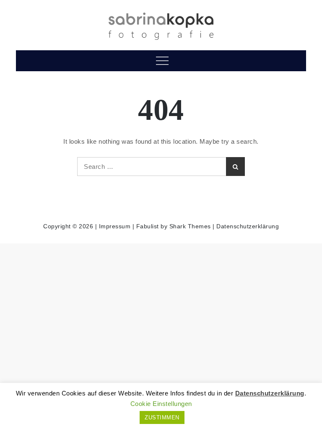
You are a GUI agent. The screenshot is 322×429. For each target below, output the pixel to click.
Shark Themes (191, 226)
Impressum (115, 226)
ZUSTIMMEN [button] (162, 417)
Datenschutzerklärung (247, 226)
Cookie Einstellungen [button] (161, 403)
